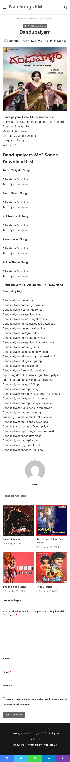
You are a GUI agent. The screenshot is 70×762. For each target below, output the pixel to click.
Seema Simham (11, 539)
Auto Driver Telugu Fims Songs (50, 541)
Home (22, 18)
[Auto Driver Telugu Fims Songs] (51, 520)
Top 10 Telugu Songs (15, 587)
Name (7, 658)
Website (7, 685)
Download (23, 179)
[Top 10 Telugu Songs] (18, 567)
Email (7, 672)
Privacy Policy (34, 744)
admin (12, 40)
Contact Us (50, 744)
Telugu (21, 140)
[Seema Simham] (18, 520)
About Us (18, 744)
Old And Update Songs (41, 18)
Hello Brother (44, 587)
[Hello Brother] (51, 567)
